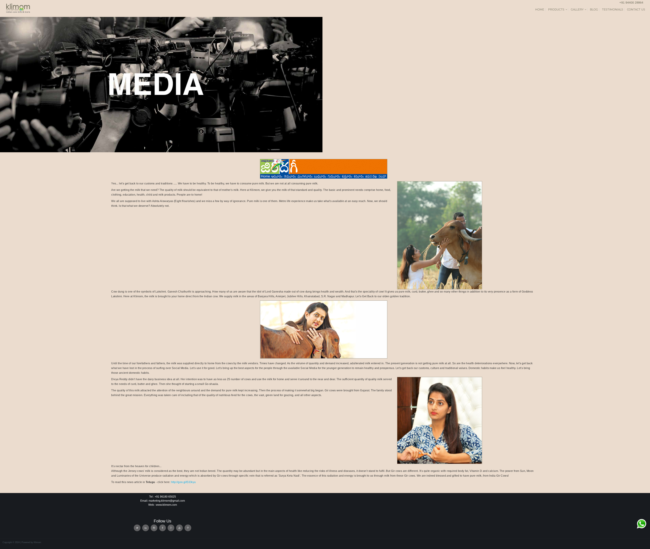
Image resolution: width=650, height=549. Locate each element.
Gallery (577, 9)
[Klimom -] (18, 7)
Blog (594, 9)
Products (556, 9)
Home (539, 9)
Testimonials (612, 9)
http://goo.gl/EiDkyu (183, 482)
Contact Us (636, 9)
